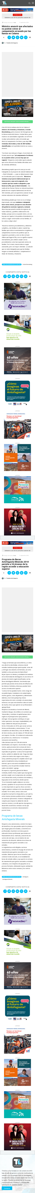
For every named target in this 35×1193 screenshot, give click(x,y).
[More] (30, 37)
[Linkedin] (21, 37)
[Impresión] (25, 276)
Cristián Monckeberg (27, 264)
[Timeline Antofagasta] (3, 43)
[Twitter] (13, 37)
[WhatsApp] (17, 37)
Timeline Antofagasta (12, 42)
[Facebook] (9, 37)
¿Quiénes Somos (17, 1185)
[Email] (26, 37)
